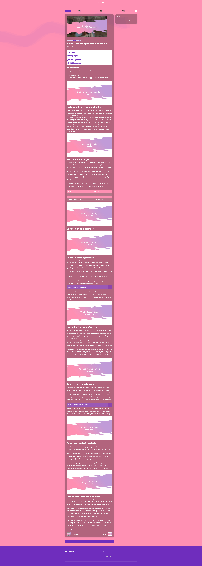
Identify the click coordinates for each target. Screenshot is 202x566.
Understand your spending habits (74, 53)
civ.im (101, 3)
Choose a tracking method (73, 56)
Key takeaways (72, 52)
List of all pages (68, 555)
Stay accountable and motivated (74, 63)
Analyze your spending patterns (74, 60)
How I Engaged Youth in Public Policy (132, 10)
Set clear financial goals (72, 55)
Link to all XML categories (108, 555)
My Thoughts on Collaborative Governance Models (85, 10)
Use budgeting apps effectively (74, 59)
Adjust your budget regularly (73, 62)
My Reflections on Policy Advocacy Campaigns (110, 10)
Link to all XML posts (106, 556)
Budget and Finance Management (74, 40)
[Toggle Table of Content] (110, 51)
